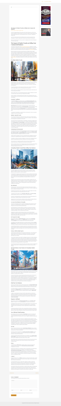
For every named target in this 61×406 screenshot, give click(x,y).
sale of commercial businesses (25, 46)
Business (17, 30)
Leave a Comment (13, 30)
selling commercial (31, 49)
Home (42, 1)
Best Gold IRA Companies (47, 1)
